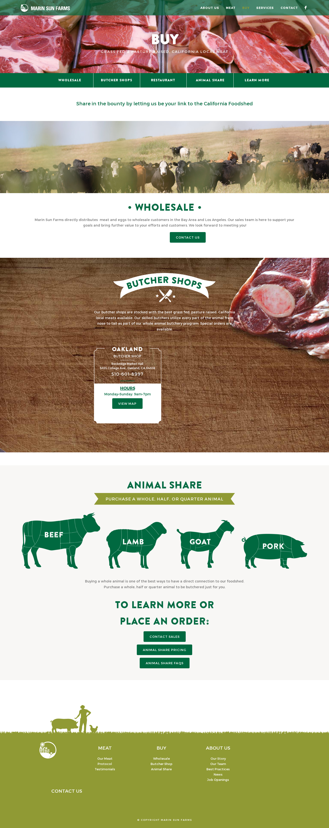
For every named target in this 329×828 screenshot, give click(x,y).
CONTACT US (188, 237)
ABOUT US (218, 748)
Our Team (218, 764)
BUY (161, 748)
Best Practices (218, 769)
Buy (246, 7)
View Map (127, 403)
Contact (289, 7)
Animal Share (161, 769)
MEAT (105, 748)
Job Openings (218, 780)
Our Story (218, 758)
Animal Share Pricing (164, 650)
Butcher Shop (161, 764)
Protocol (105, 764)
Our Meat (104, 758)
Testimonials (105, 769)
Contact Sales (165, 636)
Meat (231, 7)
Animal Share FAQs (165, 663)
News (218, 774)
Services (265, 7)
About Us (209, 7)
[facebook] (306, 8)
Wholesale (161, 758)
